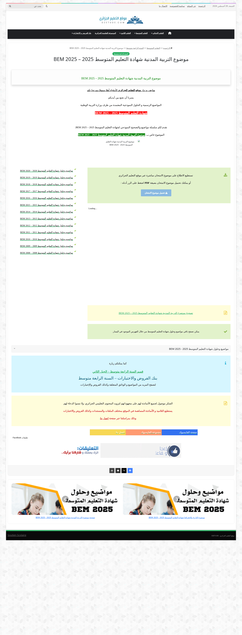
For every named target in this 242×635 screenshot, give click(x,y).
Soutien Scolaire (17, 535)
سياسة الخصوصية (177, 6)
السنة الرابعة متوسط (135, 48)
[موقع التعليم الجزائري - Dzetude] (121, 20)
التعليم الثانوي (126, 33)
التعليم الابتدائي (158, 33)
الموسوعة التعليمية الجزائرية (105, 33)
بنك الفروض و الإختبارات (82, 33)
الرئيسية (201, 6)
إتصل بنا (104, 418)
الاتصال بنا (163, 6)
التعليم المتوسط (142, 33)
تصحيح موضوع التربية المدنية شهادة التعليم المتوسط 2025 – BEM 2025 (156, 313)
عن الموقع (191, 6)
